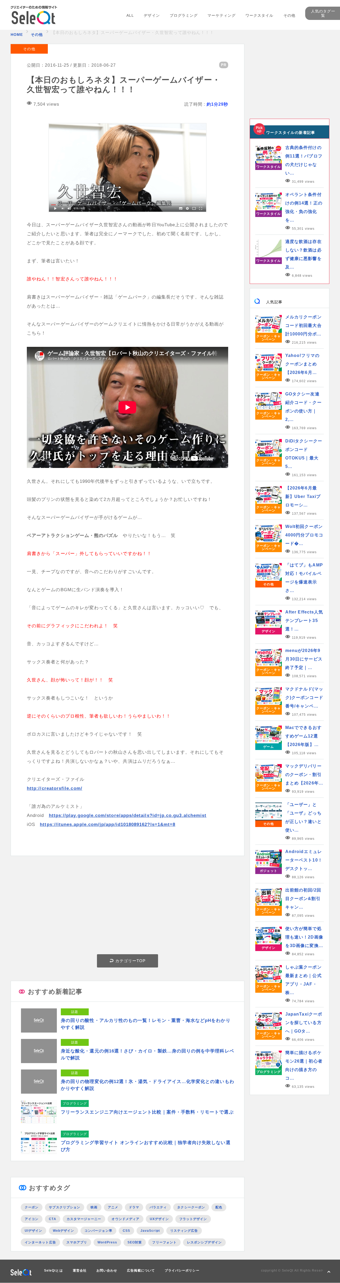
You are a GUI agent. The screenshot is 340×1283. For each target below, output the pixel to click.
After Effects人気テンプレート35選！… (304, 620)
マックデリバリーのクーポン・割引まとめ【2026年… (304, 774)
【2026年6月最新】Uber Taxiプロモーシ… (303, 496)
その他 (289, 15)
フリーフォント (164, 1242)
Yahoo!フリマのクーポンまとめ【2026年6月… (302, 364)
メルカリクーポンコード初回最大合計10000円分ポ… (303, 325)
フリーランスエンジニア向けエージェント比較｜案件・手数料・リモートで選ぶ (147, 1112)
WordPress (107, 1242)
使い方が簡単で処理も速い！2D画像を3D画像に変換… (304, 937)
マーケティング (221, 15)
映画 (94, 1207)
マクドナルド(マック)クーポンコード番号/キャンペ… (304, 697)
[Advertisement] (127, 906)
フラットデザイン (193, 1219)
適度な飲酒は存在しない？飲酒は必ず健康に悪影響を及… (303, 254)
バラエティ (158, 1207)
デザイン (152, 15)
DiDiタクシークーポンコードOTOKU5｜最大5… (303, 454)
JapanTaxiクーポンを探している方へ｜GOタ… (303, 1022)
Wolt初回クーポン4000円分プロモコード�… (304, 535)
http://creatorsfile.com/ (54, 788)
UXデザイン (159, 1219)
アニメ (113, 1207)
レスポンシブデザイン (204, 1242)
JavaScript (150, 1231)
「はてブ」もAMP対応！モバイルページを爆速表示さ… (304, 578)
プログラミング (184, 15)
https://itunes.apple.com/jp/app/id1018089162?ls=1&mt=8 (107, 824)
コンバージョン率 (98, 1231)
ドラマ (134, 1207)
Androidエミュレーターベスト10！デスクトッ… (303, 860)
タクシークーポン (191, 1207)
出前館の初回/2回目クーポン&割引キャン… (303, 898)
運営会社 (80, 1270)
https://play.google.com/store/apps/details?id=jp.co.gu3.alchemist (128, 815)
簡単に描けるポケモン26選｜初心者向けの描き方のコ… (303, 1065)
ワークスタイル (259, 15)
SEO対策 (135, 1242)
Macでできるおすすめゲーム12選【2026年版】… (303, 736)
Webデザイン (63, 1231)
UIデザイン (33, 1231)
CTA (52, 1219)
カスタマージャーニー (84, 1219)
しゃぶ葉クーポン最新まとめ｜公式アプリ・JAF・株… (303, 980)
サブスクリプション (64, 1207)
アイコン (32, 1219)
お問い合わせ (106, 1270)
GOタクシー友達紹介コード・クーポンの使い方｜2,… (303, 407)
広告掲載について (141, 1270)
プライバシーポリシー (182, 1270)
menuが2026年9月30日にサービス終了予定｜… (303, 659)
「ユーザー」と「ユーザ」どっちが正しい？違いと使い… (303, 817)
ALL (130, 15)
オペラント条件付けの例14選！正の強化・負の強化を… (303, 207)
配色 (218, 1207)
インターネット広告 (40, 1242)
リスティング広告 (184, 1231)
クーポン (32, 1207)
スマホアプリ (76, 1242)
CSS (126, 1231)
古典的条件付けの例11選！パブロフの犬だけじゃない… (303, 160)
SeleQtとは (53, 1270)
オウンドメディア (125, 1219)
